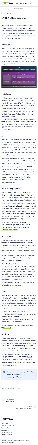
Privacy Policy (5, 423)
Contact (3, 437)
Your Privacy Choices (7, 426)
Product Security (6, 434)
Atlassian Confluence (7, 442)
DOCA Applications (13, 285)
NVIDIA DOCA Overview (21, 9)
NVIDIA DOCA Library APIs (13, 163)
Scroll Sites (24, 440)
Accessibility (5, 430)
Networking (17, 3)
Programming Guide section (25, 145)
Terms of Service (6, 428)
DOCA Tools (7, 328)
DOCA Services (11, 365)
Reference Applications (9, 230)
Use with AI (8, 13)
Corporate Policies (6, 432)
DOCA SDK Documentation (23, 3)
